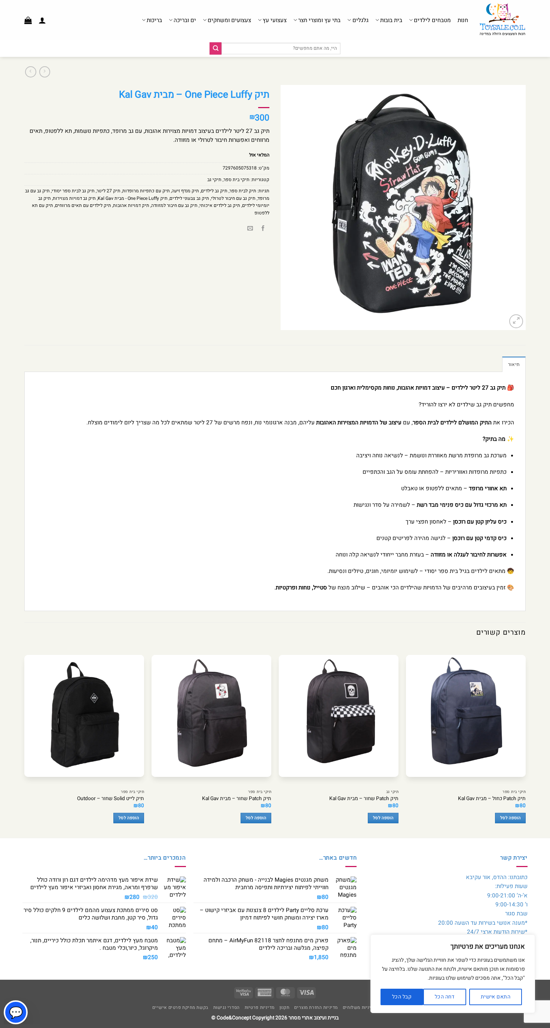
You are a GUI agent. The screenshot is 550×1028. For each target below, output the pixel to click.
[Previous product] (30, 71)
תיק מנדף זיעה (185, 190)
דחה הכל (445, 997)
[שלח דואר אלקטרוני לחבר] (250, 229)
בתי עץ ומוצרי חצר (319, 20)
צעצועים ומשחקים (229, 20)
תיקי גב (214, 179)
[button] (42, 20)
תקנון (284, 1007)
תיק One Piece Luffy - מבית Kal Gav (133, 198)
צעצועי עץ (275, 20)
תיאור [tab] (514, 364)
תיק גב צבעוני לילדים (189, 198)
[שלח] (215, 48)
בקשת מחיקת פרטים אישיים (180, 1007)
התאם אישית (495, 997)
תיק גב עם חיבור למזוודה (174, 205)
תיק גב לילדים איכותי (219, 205)
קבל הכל (402, 997)
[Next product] (44, 71)
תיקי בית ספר (236, 179)
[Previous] (525, 741)
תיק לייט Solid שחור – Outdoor (110, 799)
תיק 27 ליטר (108, 190)
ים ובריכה (185, 20)
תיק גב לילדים (214, 190)
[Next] (24, 741)
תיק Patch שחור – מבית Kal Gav (363, 799)
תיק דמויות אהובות (131, 205)
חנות (463, 20)
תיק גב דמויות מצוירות (74, 198)
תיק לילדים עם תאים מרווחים (83, 205)
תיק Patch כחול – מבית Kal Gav (492, 799)
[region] (452, 973)
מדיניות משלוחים (359, 1007)
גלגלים (360, 20)
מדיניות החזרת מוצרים (316, 1007)
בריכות (154, 20)
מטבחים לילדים (432, 20)
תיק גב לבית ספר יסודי (73, 190)
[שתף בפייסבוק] (263, 229)
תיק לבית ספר (242, 190)
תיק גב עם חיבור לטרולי (233, 198)
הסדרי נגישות (226, 1007)
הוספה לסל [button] (510, 818)
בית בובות (391, 20)
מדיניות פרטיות (260, 1007)
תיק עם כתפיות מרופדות (146, 190)
